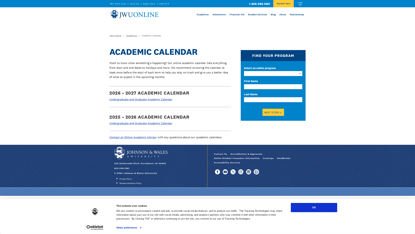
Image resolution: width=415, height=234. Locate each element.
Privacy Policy (125, 179)
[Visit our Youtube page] (225, 173)
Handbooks (283, 158)
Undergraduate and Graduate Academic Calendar (140, 99)
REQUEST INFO (283, 3)
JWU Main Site (117, 3)
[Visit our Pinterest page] (256, 173)
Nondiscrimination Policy (130, 183)
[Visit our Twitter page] (233, 173)
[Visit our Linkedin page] (248, 173)
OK (314, 207)
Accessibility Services (227, 162)
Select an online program (261, 68)
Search (163, 3)
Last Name (251, 94)
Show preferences (126, 227)
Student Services (257, 14)
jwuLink (134, 3)
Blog (273, 14)
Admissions (219, 14)
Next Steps (273, 112)
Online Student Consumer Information (237, 158)
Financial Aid (237, 14)
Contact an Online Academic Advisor (133, 137)
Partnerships (297, 14)
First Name (252, 81)
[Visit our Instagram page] (240, 173)
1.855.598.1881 (259, 4)
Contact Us (220, 154)
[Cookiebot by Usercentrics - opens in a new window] (95, 227)
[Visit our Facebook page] (217, 173)
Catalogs (268, 158)
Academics (203, 14)
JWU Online (134, 14)
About (282, 14)
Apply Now (149, 3)
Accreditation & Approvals (246, 154)
